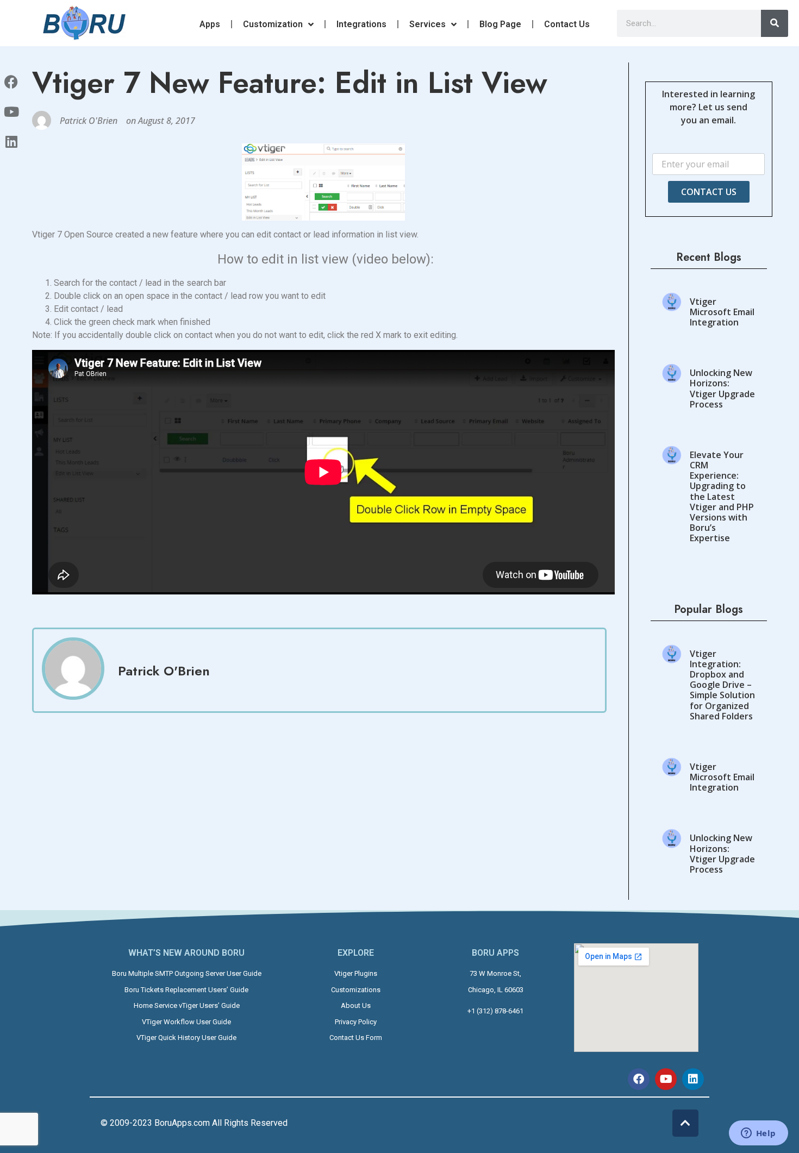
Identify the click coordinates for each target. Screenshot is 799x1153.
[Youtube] (666, 1079)
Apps (209, 24)
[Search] (774, 23)
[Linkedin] (693, 1079)
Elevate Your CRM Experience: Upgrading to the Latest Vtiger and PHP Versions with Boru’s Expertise (722, 496)
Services (427, 24)
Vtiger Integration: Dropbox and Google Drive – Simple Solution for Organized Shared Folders (722, 685)
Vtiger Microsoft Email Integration (722, 312)
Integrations (361, 24)
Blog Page (500, 24)
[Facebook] (639, 1079)
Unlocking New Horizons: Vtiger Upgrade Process (722, 388)
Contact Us (567, 24)
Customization (273, 24)
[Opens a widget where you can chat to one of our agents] (758, 1134)
